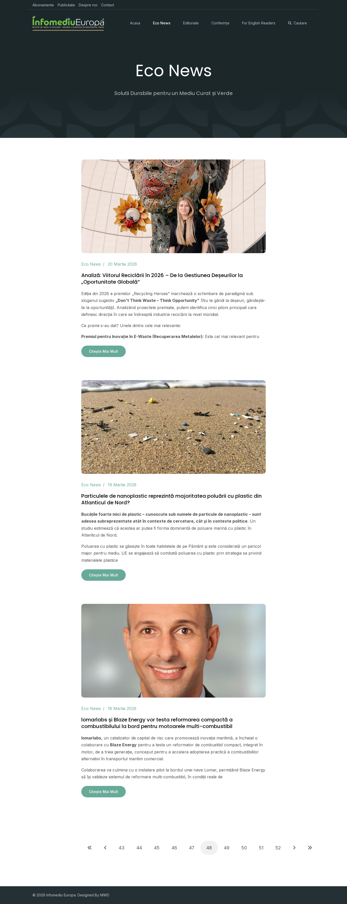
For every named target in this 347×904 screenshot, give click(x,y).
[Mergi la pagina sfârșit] (310, 848)
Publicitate (66, 5)
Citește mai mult (103, 351)
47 (191, 847)
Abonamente (43, 5)
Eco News (161, 23)
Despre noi (88, 5)
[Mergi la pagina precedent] (105, 848)
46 (174, 847)
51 (261, 847)
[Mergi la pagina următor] (294, 848)
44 (139, 847)
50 (244, 847)
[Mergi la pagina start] (89, 848)
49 (226, 847)
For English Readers (258, 23)
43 (121, 847)
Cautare (300, 23)
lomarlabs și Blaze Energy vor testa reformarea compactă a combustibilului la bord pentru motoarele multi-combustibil (157, 723)
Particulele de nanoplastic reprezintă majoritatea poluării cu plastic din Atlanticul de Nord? (171, 499)
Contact (107, 5)
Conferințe (220, 23)
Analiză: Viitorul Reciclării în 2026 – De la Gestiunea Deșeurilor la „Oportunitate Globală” (162, 278)
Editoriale (191, 23)
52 (278, 847)
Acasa (135, 23)
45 (157, 847)
